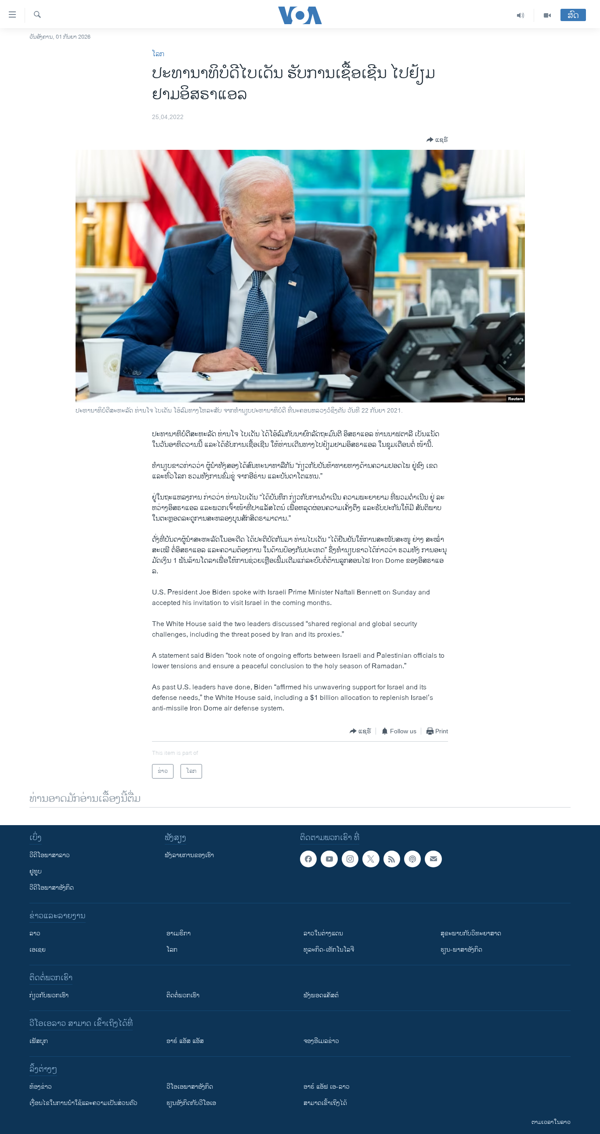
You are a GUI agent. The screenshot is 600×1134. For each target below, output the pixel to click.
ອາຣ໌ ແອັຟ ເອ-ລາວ (327, 1086)
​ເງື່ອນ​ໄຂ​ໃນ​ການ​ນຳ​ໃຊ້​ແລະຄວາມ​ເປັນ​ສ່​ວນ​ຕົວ (83, 1103)
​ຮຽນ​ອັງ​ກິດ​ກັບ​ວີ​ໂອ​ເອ (191, 1103)
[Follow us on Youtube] (329, 859)
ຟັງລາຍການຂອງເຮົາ (189, 855)
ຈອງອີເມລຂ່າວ (321, 1041)
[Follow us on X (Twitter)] (370, 859)
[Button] (437, 139)
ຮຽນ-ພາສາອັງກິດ (461, 949)
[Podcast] (412, 859)
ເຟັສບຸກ (38, 1041)
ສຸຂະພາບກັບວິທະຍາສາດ (471, 933)
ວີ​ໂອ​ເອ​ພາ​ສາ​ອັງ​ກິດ (189, 1086)
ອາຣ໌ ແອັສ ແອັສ (185, 1041)
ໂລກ (158, 54)
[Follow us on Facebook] (308, 859)
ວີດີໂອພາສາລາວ (49, 855)
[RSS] (391, 859)
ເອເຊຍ (37, 949)
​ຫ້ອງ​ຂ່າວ (40, 1086)
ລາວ (34, 933)
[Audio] (520, 15)
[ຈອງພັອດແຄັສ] (433, 859)
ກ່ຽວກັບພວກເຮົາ (49, 995)
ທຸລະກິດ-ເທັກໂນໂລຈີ (329, 949)
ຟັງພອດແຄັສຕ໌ (321, 995)
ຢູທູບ (35, 871)
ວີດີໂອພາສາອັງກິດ (51, 887)
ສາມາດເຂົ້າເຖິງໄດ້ (325, 1103)
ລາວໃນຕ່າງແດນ (323, 933)
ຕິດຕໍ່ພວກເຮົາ (182, 995)
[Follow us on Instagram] (350, 859)
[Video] (547, 15)
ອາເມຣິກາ (178, 933)
